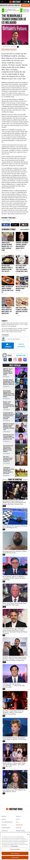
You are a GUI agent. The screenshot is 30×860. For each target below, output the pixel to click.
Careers (18, 819)
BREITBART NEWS (16, 809)
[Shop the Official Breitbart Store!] (21, 356)
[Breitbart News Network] (4, 355)
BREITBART (16, 2)
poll (22, 150)
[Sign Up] (25, 5)
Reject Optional (15, 853)
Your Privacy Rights (15, 849)
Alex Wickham (6, 46)
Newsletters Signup (20, 830)
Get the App (18, 827)
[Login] (25, 2)
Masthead (4, 816)
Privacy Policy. (14, 846)
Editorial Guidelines (6, 827)
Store (17, 822)
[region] (15, 846)
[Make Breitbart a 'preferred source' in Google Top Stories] (9, 49)
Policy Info (4, 824)
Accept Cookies (15, 857)
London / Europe (6, 220)
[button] (2, 2)
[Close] (28, 834)
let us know (20, 324)
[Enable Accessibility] (28, 2)
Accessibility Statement (7, 822)
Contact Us (18, 816)
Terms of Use (5, 830)
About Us (4, 819)
